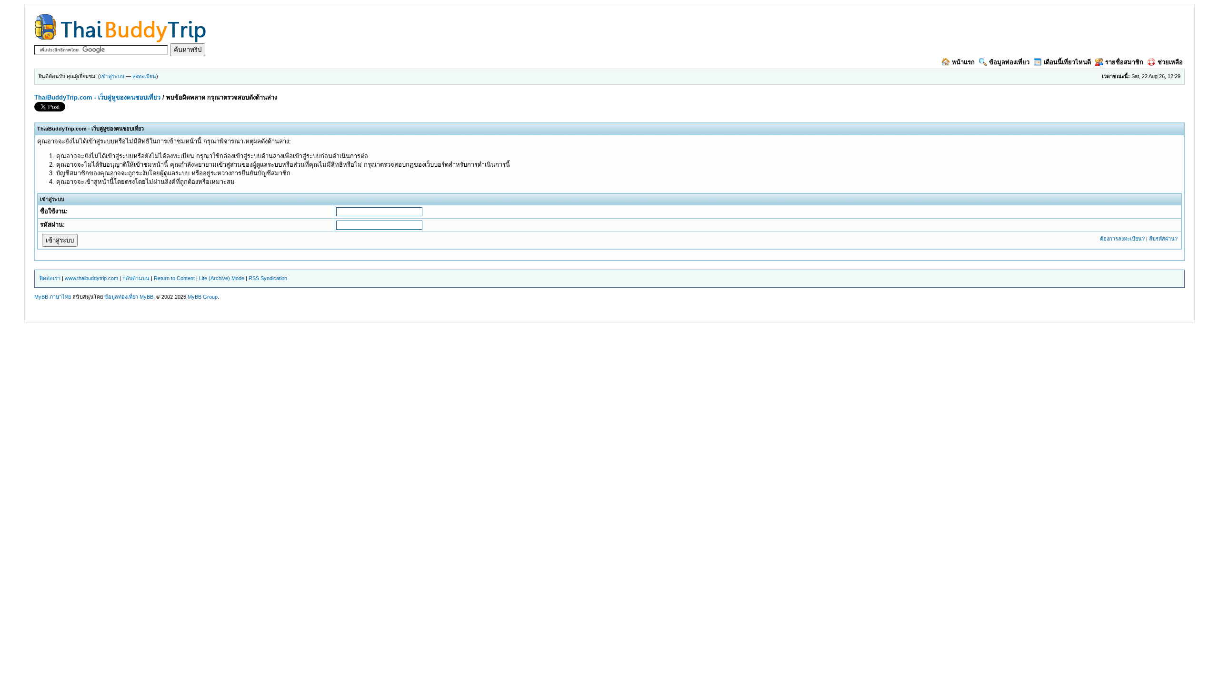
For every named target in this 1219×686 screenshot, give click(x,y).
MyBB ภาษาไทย (52, 297)
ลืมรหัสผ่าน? (1163, 239)
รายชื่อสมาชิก (1124, 62)
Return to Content (174, 278)
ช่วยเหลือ (1170, 62)
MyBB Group (203, 297)
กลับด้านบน (136, 278)
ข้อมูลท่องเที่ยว (1009, 62)
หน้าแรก (963, 62)
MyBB (146, 297)
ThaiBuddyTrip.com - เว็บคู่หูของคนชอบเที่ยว (97, 97)
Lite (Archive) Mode (221, 278)
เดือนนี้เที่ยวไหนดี (1067, 62)
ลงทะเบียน (144, 76)
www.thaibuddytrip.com (91, 278)
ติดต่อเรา (50, 278)
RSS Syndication (268, 278)
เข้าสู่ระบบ (112, 76)
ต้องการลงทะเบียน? (1122, 239)
